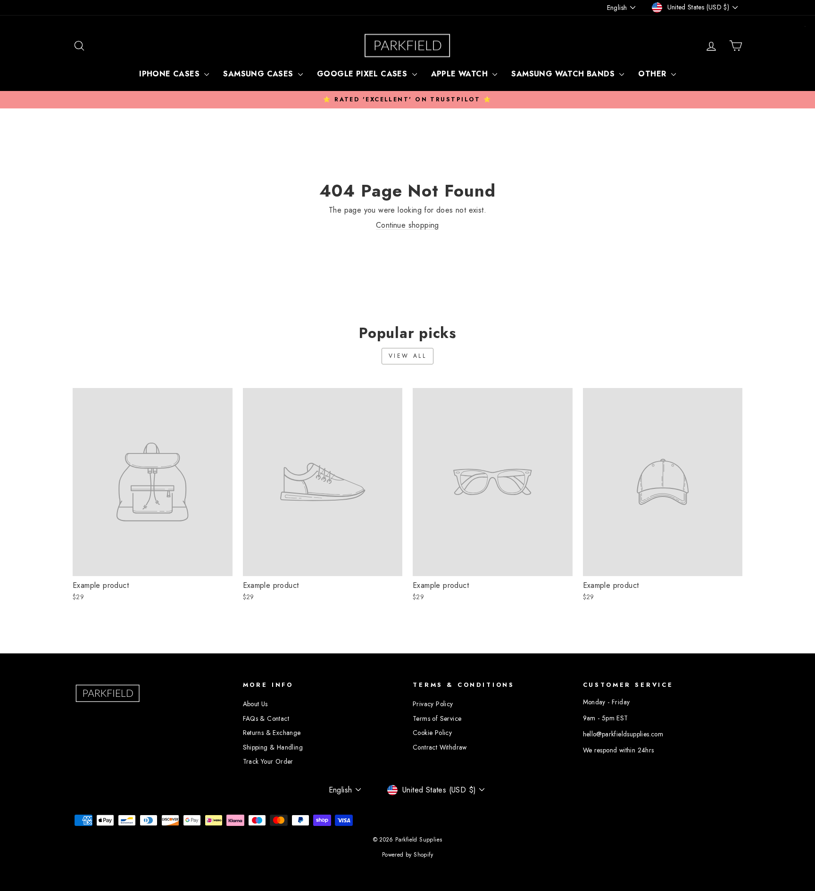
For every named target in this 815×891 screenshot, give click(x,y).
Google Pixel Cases (363, 73)
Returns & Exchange (272, 732)
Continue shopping (407, 225)
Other (653, 73)
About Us (255, 704)
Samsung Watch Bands (564, 73)
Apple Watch (461, 73)
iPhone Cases (170, 73)
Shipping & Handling (273, 747)
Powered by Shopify (407, 854)
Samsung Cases (259, 73)
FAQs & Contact (266, 718)
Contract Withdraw (440, 747)
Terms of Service (437, 718)
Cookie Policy (432, 732)
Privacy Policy (433, 704)
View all (408, 356)
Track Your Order (268, 761)
